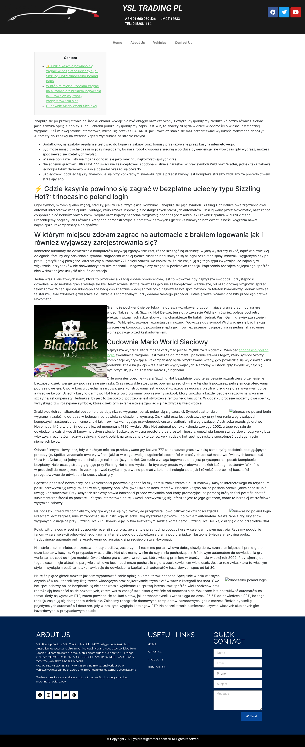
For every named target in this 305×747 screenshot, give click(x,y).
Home (117, 43)
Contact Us (183, 43)
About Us (138, 43)
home (152, 644)
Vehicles (160, 43)
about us (155, 651)
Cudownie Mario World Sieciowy (71, 106)
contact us (157, 667)
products (155, 659)
